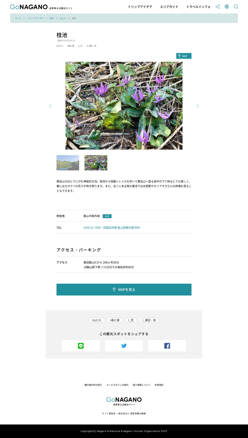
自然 (52, 18)
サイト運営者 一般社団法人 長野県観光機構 (124, 413)
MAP (184, 56)
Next (197, 106)
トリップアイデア (140, 6)
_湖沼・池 (149, 320)
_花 (131, 320)
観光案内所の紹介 (93, 384)
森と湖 (115, 320)
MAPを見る (126, 289)
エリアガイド (169, 6)
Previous (51, 106)
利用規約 (159, 384)
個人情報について (141, 384)
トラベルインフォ (198, 6)
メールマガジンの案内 (117, 384)
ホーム (18, 18)
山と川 (63, 18)
